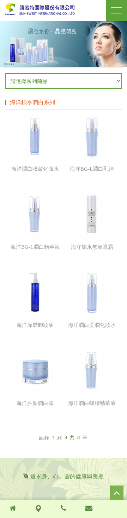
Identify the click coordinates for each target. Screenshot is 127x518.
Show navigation (116, 10)
